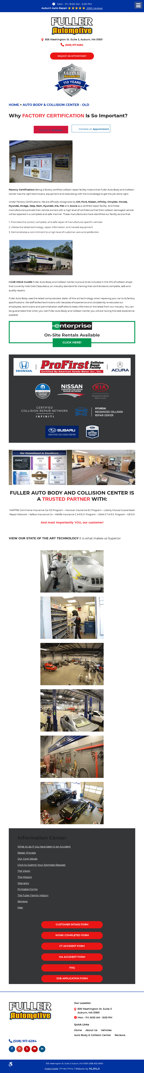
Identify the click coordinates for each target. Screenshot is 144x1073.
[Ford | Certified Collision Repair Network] (92, 432)
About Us (91, 1030)
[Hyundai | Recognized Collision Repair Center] (99, 412)
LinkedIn (42, 1049)
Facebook (12, 1049)
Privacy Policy (66, 1069)
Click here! (72, 342)
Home (14, 105)
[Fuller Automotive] (72, 27)
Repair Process (27, 853)
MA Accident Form (72, 957)
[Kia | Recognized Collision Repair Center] (100, 391)
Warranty (23, 883)
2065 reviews (94, 8)
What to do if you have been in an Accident (44, 847)
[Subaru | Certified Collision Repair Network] (62, 432)
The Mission (25, 877)
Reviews (23, 901)
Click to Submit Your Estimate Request (42, 865)
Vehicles (106, 1030)
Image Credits (51, 1069)
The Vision (24, 871)
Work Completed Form (72, 935)
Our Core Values (27, 859)
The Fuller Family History (33, 895)
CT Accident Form (72, 946)
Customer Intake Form (72, 924)
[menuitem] (78, 1030)
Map (20, 908)
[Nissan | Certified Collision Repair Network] (71, 391)
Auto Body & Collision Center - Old (56, 105)
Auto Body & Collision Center (92, 1035)
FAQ (72, 968)
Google (19, 1049)
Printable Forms (28, 889)
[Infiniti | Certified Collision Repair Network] (44, 412)
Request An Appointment (72, 56)
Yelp (27, 1049)
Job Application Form (72, 978)
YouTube (34, 1049)
